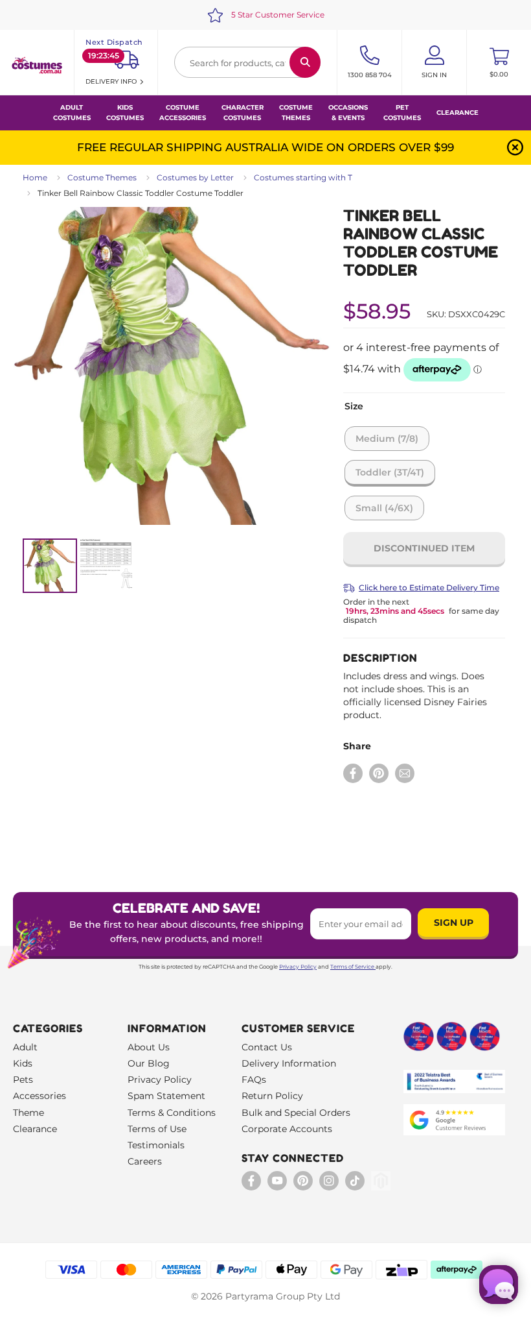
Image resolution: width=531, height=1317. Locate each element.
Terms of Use (157, 1129)
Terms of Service (352, 966)
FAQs (254, 1079)
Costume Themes (102, 177)
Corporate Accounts (287, 1129)
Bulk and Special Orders (296, 1112)
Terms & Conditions (172, 1112)
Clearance (457, 112)
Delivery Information (289, 1063)
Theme (28, 1112)
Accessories (39, 1096)
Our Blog (149, 1063)
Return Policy (272, 1096)
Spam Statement (166, 1096)
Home (35, 177)
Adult (25, 1047)
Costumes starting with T (303, 177)
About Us (149, 1047)
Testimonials (156, 1145)
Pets (23, 1079)
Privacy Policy (298, 966)
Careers (145, 1161)
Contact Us (267, 1047)
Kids (22, 1063)
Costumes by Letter (195, 177)
